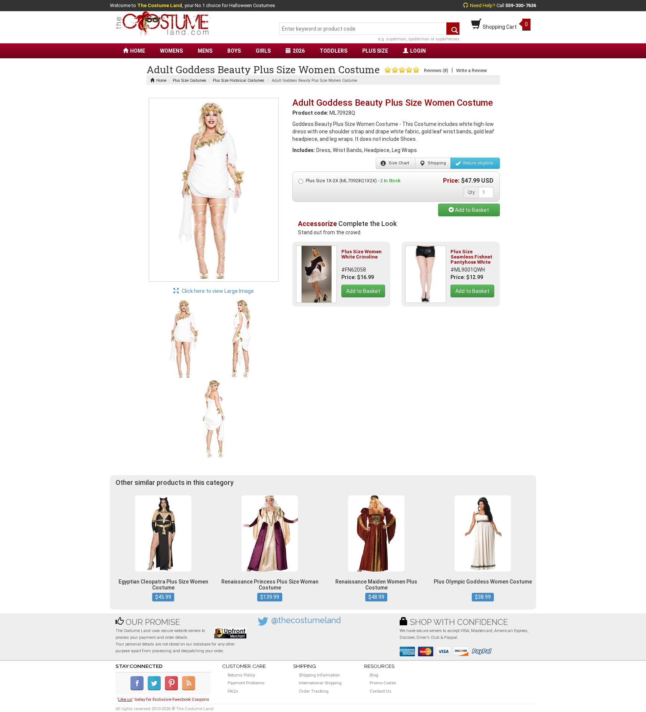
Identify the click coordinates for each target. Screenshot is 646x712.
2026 (299, 51)
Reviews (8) (436, 70)
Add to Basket (471, 210)
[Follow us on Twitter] (156, 688)
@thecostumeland (306, 620)
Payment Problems (246, 682)
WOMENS (171, 51)
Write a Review (471, 70)
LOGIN (418, 51)
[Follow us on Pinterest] (173, 688)
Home (161, 80)
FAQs (233, 691)
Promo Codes (383, 682)
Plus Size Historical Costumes (238, 80)
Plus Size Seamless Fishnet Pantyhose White (471, 257)
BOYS (234, 51)
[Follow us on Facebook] (138, 688)
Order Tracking (314, 691)
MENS (205, 51)
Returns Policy (241, 675)
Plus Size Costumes (189, 80)
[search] (452, 28)
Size (398, 163)
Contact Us (380, 691)
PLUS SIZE (375, 51)
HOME (137, 51)
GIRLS (263, 51)
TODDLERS (333, 51)
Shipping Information (319, 675)
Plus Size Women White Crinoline (361, 254)
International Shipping (320, 682)
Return (477, 163)
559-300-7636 (520, 5)
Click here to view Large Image (217, 291)
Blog (374, 675)
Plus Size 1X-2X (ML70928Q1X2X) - (353, 180)
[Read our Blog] (189, 688)
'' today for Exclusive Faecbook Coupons (163, 699)
